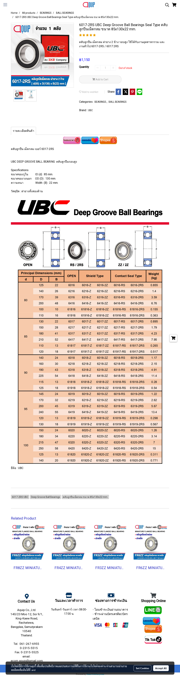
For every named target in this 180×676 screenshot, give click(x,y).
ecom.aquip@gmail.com (27, 660)
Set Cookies (142, 668)
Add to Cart (101, 79)
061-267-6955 (30, 644)
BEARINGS (101, 101)
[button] (165, 5)
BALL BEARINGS (118, 101)
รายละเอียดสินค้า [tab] (23, 130)
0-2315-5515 (29, 648)
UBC (90, 110)
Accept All (161, 668)
